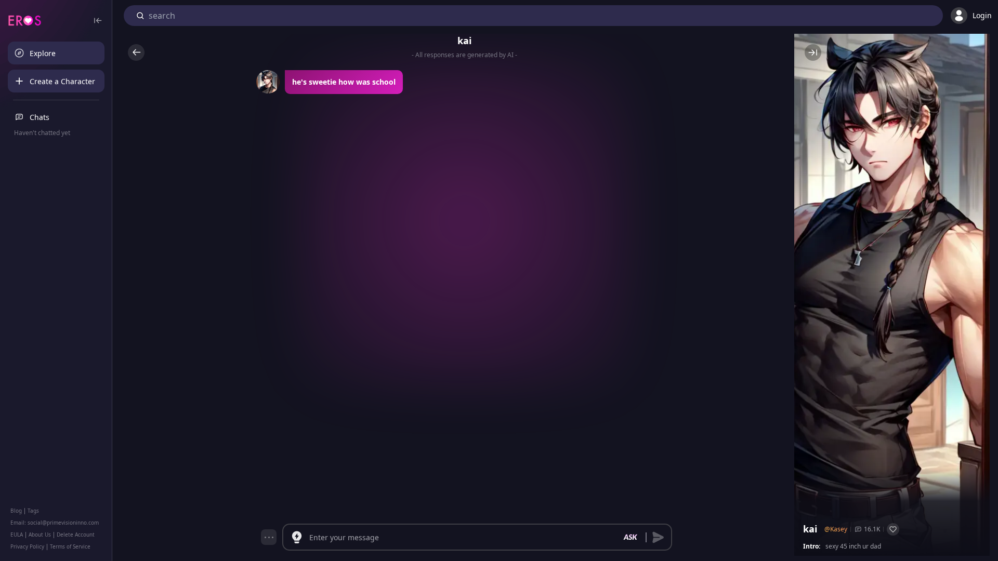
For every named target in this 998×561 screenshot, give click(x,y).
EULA (16, 534)
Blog (16, 510)
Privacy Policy (27, 546)
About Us (40, 534)
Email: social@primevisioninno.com (54, 522)
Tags (33, 510)
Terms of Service (70, 546)
